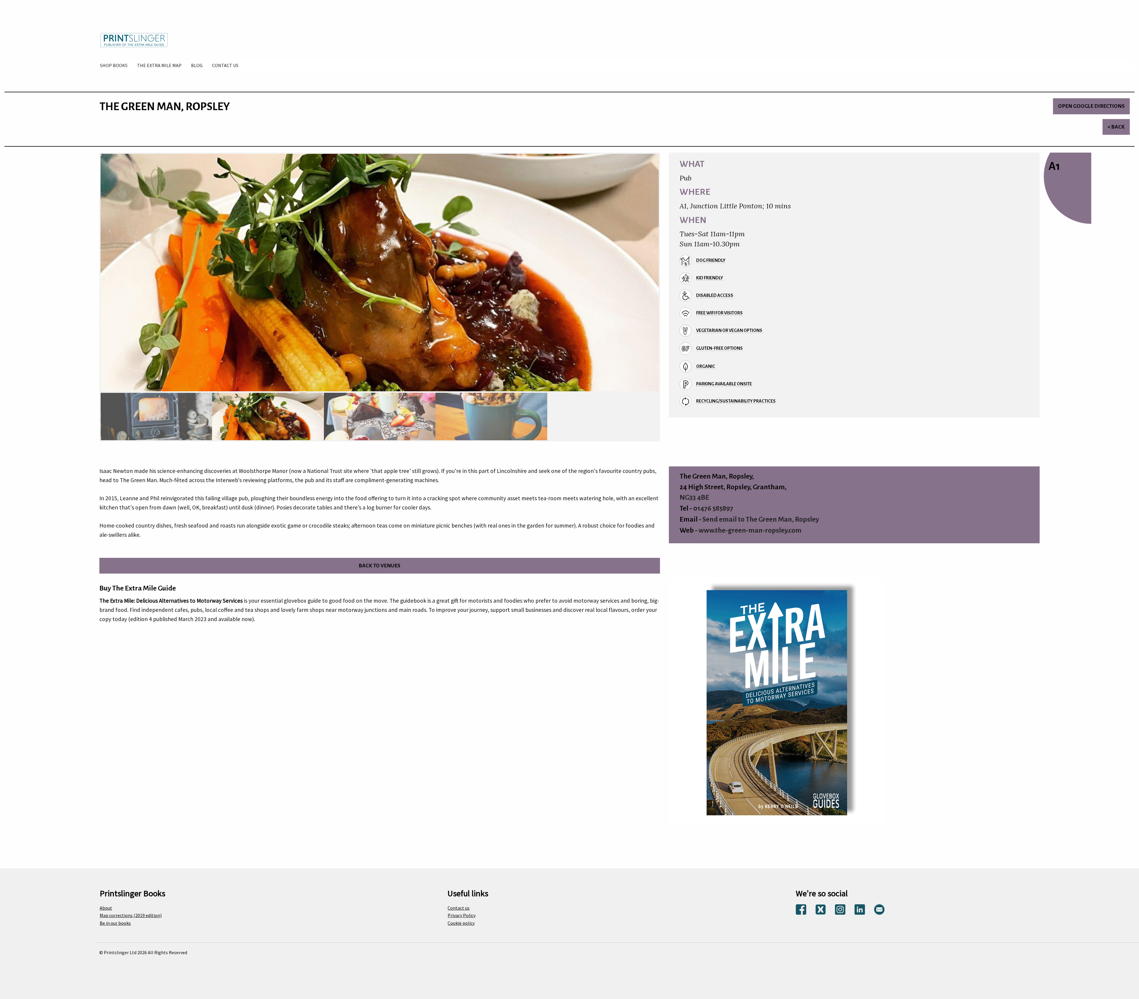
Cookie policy (461, 923)
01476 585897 (713, 508)
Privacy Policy (461, 915)
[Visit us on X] (820, 909)
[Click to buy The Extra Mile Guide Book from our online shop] (777, 701)
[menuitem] (113, 65)
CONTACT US (225, 65)
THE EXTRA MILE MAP (159, 65)
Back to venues (379, 566)
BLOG (197, 65)
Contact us (459, 908)
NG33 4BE (694, 497)
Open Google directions (1091, 106)
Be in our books (115, 923)
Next (666, 274)
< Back (1116, 127)
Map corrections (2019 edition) (131, 915)
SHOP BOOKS (114, 65)
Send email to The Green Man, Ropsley (760, 519)
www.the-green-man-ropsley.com (750, 530)
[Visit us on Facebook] (801, 909)
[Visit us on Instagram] (840, 909)
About (106, 908)
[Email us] (879, 909)
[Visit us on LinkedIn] (860, 909)
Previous (93, 274)
